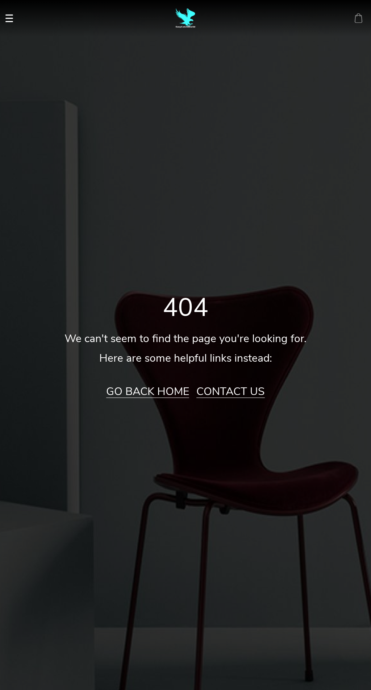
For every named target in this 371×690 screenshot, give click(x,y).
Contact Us (230, 391)
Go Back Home (147, 391)
